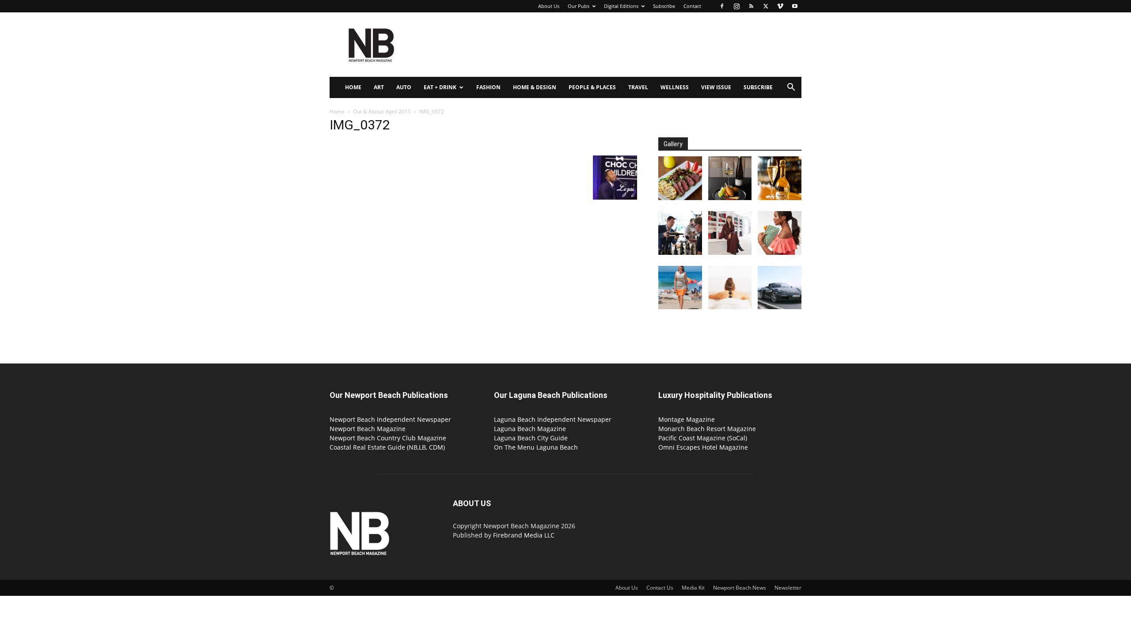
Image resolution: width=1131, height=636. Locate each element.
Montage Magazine (686, 419)
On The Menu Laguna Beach (536, 447)
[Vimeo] (780, 6)
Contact (692, 6)
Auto (403, 87)
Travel (638, 87)
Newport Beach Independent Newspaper (390, 419)
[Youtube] (794, 6)
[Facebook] (722, 6)
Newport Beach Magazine (368, 428)
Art (379, 87)
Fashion (488, 87)
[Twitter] (765, 6)
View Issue (716, 87)
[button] (790, 88)
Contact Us (659, 587)
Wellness (674, 87)
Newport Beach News (739, 587)
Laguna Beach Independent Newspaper (552, 419)
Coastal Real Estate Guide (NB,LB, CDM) (387, 447)
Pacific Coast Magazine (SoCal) (702, 438)
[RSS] (751, 6)
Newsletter (787, 587)
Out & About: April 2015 (382, 111)
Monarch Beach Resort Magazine (707, 428)
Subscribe (664, 6)
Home (353, 87)
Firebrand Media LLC (523, 535)
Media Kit (693, 587)
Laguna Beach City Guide (531, 438)
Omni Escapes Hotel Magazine (703, 447)
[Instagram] (736, 6)
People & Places (592, 87)
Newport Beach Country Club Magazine (388, 438)
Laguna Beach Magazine (530, 428)
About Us (548, 6)
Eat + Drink (440, 87)
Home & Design (534, 87)
